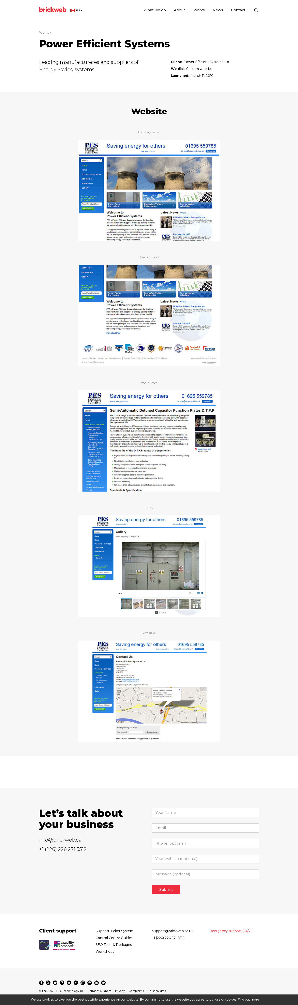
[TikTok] (75, 982)
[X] (48, 982)
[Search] (256, 10)
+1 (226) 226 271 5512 (63, 849)
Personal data (157, 990)
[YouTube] (68, 982)
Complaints (136, 990)
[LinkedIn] (96, 982)
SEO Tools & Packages (114, 945)
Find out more (248, 999)
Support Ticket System (114, 931)
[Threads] (62, 982)
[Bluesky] (55, 982)
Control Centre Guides (114, 938)
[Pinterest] (89, 982)
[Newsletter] (103, 982)
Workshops (105, 952)
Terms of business (99, 990)
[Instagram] (82, 982)
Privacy (120, 990)
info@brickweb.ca (60, 840)
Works (44, 32)
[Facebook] (41, 982)
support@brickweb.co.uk (172, 931)
